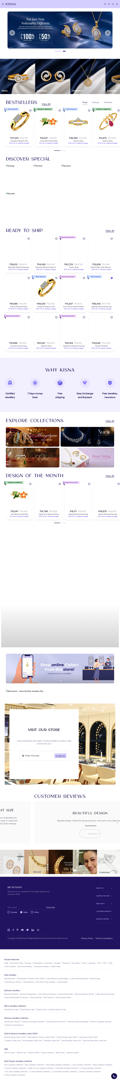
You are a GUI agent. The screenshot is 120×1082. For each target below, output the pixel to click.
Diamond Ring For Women (84, 994)
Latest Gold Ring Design (79, 978)
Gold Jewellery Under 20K (32, 1040)
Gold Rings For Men (11, 1009)
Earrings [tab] (95, 102)
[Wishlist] (113, 4)
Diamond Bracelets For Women (16, 997)
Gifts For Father (34, 1053)
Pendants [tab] (108, 102)
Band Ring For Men (28, 1009)
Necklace (92, 963)
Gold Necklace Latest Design (57, 978)
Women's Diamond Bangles (78, 1022)
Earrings (28, 963)
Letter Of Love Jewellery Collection (41, 1068)
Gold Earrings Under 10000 (67, 1037)
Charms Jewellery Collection (15, 1068)
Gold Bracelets (9, 978)
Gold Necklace (29, 982)
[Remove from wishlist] (112, 279)
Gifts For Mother (48, 1053)
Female (14, 912)
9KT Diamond (49, 997)
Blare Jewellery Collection (102, 1065)
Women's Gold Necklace (14, 1025)
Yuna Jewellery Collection (81, 1065)
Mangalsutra (38, 963)
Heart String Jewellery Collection (58, 1065)
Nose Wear (76, 963)
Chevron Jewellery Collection (90, 1071)
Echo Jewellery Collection (13, 1065)
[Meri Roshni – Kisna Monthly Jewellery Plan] (60, 691)
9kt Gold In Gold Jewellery (46, 982)
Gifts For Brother (73, 1053)
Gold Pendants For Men (57, 1009)
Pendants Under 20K (51, 1040)
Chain (84, 963)
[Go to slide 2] (64, 51)
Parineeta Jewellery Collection (67, 1068)
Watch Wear (56, 966)
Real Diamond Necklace (48, 994)
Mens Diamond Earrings (105, 994)
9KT (99, 963)
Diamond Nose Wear (63, 997)
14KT (105, 963)
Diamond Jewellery (25, 966)
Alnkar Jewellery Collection (15, 1075)
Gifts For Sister (9, 1053)
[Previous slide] (12, 33)
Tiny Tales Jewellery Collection (16, 1071)
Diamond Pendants (11, 994)
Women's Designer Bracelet (100, 1022)
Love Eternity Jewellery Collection (64, 1071)
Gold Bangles (63, 982)
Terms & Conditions (103, 938)
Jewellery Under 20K (13, 1040)
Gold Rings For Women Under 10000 (41, 1037)
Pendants (66, 963)
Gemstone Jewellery (41, 966)
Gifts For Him (21, 1053)
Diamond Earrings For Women (33, 1022)
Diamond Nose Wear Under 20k (95, 1040)
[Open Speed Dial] (114, 1076)
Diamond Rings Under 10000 (15, 1037)
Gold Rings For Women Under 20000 (31, 978)
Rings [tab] (84, 102)
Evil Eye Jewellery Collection (91, 1068)
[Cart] (117, 4)
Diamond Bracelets (66, 994)
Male (26, 912)
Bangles (57, 963)
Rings (6, 963)
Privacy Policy (87, 938)
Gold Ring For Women (13, 982)
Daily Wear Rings (17, 963)
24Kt (110, 963)
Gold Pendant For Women (56, 1022)
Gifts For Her (60, 1053)
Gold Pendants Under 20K (71, 1040)
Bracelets (48, 963)
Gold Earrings (95, 978)
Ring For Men (42, 1009)
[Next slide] (108, 33)
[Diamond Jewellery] (60, 588)
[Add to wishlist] (30, 111)
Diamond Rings (36, 997)
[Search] (109, 4)
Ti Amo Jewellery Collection (40, 1071)
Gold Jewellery (10, 966)
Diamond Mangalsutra (28, 994)
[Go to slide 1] (57, 51)
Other (36, 912)
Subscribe (50, 907)
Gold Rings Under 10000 (88, 1037)
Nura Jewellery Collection (34, 1065)
